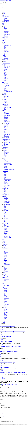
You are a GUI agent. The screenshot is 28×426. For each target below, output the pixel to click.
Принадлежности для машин (7, 309)
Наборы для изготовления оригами (8, 273)
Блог (2, 7)
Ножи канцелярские (6, 129)
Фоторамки (5, 70)
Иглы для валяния (6, 251)
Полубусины (5, 181)
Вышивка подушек (6, 35)
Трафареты (4, 61)
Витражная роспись (6, 73)
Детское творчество (4, 64)
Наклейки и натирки (5, 171)
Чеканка (4, 281)
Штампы (5, 186)
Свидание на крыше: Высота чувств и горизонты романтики (7, 326)
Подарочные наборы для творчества (7, 81)
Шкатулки (5, 321)
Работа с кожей (5, 277)
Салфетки (5, 57)
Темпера (5, 217)
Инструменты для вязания (6, 41)
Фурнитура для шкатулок (6, 62)
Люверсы (5, 178)
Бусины (4, 13)
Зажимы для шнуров (6, 298)
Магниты (5, 167)
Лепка (5, 76)
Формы (5, 92)
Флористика (3, 239)
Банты (5, 189)
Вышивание (3, 23)
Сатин (5, 29)
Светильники (6, 320)
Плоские (5, 174)
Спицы (4, 43)
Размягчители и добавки (7, 151)
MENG (2, 379)
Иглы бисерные (5, 14)
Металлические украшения (7, 179)
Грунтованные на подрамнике (7, 237)
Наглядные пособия (5, 223)
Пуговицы (5, 182)
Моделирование (5, 100)
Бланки (5, 112)
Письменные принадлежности (6, 139)
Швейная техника (5, 307)
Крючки (4, 42)
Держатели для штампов (7, 185)
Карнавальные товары (5, 188)
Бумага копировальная (7, 115)
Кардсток (5, 160)
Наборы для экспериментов (7, 107)
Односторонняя (6, 161)
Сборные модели (6, 102)
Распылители (5, 233)
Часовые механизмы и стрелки (6, 63)
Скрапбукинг (3, 157)
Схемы (5, 39)
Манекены (5, 315)
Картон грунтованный (5, 210)
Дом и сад (3, 82)
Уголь (5, 221)
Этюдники (4, 238)
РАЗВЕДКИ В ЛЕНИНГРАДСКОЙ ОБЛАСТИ (6, 341)
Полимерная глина (5, 150)
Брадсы (5, 176)
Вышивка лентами (6, 33)
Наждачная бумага (6, 231)
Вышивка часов (6, 36)
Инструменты (4, 15)
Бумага (4, 158)
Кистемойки (5, 229)
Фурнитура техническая (7, 22)
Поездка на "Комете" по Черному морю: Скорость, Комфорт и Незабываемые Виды (10, 346)
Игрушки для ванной (6, 97)
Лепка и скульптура (4, 145)
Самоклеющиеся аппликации (7, 294)
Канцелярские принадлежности (6, 123)
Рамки (5, 84)
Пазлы (4, 103)
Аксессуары (5, 38)
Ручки (5, 208)
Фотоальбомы (6, 197)
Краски (5, 47)
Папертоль (4, 274)
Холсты (4, 235)
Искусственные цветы (5, 240)
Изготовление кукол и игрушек (6, 254)
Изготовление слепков (5, 147)
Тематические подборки (6, 194)
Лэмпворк (4, 265)
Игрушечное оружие (6, 96)
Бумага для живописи (6, 202)
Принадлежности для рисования (7, 227)
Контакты (3, 9)
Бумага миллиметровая (7, 116)
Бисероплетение (3, 12)
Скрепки (5, 131)
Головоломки (4, 94)
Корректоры (5, 127)
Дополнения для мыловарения (7, 267)
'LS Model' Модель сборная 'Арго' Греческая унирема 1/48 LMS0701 (9, 409)
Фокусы (4, 110)
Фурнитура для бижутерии (6, 21)
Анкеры (5, 175)
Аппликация (5, 72)
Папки (5, 224)
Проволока (5, 18)
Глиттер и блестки (6, 51)
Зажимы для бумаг (6, 124)
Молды (5, 154)
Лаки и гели (4, 148)
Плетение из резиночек (7, 276)
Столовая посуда (6, 90)
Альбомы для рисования (7, 201)
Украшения (4, 246)
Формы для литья (6, 271)
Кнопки (5, 299)
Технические (5, 291)
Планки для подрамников (7, 232)
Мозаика (5, 77)
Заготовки (4, 162)
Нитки (4, 286)
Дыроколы (5, 166)
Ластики (5, 128)
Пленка (5, 173)
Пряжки (5, 302)
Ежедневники (6, 118)
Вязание (3, 40)
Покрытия (5, 155)
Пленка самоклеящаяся (7, 121)
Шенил (5, 71)
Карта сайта (3, 416)
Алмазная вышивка (5, 248)
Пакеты (5, 193)
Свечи (5, 86)
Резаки (5, 130)
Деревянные (7, 85)
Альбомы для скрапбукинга (7, 163)
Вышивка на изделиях (7, 34)
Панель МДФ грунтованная (6, 226)
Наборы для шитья (6, 316)
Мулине (4, 26)
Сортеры (5, 109)
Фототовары (4, 196)
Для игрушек (5, 289)
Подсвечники (6, 83)
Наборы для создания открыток (8, 164)
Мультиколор (5, 28)
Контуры (5, 46)
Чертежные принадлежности (6, 142)
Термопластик (6, 58)
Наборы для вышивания (6, 30)
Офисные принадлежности (6, 137)
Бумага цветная (6, 117)
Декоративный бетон (5, 146)
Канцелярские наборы (7, 134)
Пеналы (4, 138)
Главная (2, 6)
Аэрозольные (5, 214)
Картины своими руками (7, 66)
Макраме (5, 275)
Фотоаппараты (6, 198)
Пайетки (5, 293)
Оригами (4, 272)
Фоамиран (4, 278)
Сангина (5, 220)
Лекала (5, 313)
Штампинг (4, 184)
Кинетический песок (6, 105)
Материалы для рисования (6, 218)
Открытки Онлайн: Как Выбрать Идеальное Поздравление (7, 362)
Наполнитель (5, 192)
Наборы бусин (6, 67)
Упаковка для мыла (6, 270)
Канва (3, 24)
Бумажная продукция (5, 111)
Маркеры (5, 50)
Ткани (3, 287)
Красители (5, 268)
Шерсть (5, 253)
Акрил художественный (7, 213)
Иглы (3, 283)
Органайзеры (5, 135)
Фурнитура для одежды (7, 304)
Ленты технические (6, 285)
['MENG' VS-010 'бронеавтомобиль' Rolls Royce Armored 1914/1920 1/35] (8, 384)
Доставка (3, 414)
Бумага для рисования (5, 200)
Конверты (5, 120)
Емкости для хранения (7, 87)
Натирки (5, 172)
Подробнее (1, 329)
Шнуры (5, 19)
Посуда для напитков (6, 89)
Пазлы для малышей (6, 108)
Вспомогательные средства (7, 45)
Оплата (2, 8)
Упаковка (4, 247)
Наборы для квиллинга (7, 264)
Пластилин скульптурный (6, 149)
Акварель (5, 212)
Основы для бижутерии (6, 16)
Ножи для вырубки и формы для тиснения (9, 169)
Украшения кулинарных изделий (8, 91)
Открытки (5, 68)
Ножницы (5, 318)
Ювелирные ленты (6, 20)
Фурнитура (5, 256)
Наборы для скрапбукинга (6, 170)
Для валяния (5, 288)
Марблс (4, 242)
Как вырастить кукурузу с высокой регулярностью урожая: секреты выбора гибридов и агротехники (12, 331)
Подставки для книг (6, 136)
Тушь (5, 209)
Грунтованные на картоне (7, 236)
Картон (5, 119)
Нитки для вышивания (5, 37)
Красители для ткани (5, 59)
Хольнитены (5, 306)
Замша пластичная (6, 279)
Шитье (5, 80)
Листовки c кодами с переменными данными (5, 336)
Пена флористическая (5, 244)
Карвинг (5, 88)
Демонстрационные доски (6, 122)
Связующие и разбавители (6, 60)
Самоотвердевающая (6, 152)
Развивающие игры (5, 104)
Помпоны (5, 69)
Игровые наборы (6, 95)
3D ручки (5, 65)
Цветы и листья (6, 183)
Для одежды (5, 290)
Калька (5, 159)
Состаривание (6, 54)
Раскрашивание (6, 78)
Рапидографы (6, 144)
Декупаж (4, 55)
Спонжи (5, 234)
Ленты (5, 49)
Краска (5, 53)
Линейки (5, 143)
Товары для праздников (4, 187)
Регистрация (3, 5)
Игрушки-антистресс (6, 98)
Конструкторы (4, 99)
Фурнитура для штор (6, 305)
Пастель (5, 219)
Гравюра (5, 75)
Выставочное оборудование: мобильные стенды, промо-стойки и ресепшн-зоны (10, 356)
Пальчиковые (5, 216)
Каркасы (4, 241)
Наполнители (4, 243)
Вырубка (5, 177)
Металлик (5, 27)
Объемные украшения (7, 180)
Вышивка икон (6, 32)
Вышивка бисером (6, 31)
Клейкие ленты (6, 126)
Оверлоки (5, 308)
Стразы (5, 250)
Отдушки (5, 259)
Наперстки (5, 317)
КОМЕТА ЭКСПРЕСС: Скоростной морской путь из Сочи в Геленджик (9, 351)
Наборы (5, 56)
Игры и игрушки (4, 93)
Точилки (5, 132)
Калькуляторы (6, 125)
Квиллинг (4, 262)
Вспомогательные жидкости (6, 204)
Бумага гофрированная (7, 113)
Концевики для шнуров (7, 300)
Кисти (5, 206)
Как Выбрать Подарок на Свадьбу (4, 367)
